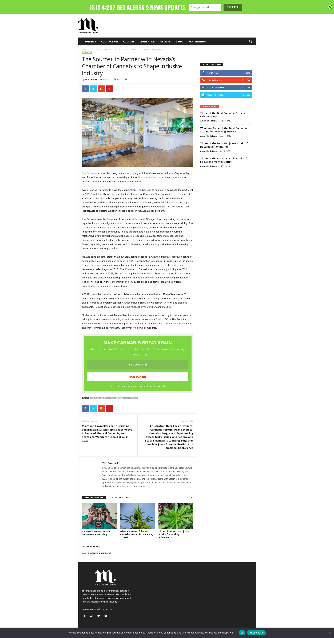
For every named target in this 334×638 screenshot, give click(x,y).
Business (90, 41)
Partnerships (197, 41)
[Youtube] (106, 616)
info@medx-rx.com (103, 609)
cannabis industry (119, 398)
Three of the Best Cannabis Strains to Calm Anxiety (97, 533)
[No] (329, 633)
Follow (246, 80)
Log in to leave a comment (96, 553)
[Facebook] (85, 616)
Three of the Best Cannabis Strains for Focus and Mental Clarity (224, 160)
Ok (242, 632)
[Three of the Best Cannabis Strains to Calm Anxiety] (99, 516)
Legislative (147, 41)
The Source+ (91, 79)
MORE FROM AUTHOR (119, 497)
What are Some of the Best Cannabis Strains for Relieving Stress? (136, 534)
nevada (133, 398)
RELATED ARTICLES (94, 497)
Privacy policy (256, 632)
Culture (128, 41)
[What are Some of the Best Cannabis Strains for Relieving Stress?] (137, 516)
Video (179, 41)
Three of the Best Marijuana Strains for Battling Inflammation (173, 534)
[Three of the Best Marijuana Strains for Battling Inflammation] (175, 516)
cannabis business (99, 398)
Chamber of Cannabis (149, 177)
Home (84, 49)
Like (248, 73)
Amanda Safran (208, 120)
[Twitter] (99, 616)
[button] (251, 41)
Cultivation (109, 41)
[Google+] (92, 616)
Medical (165, 41)
